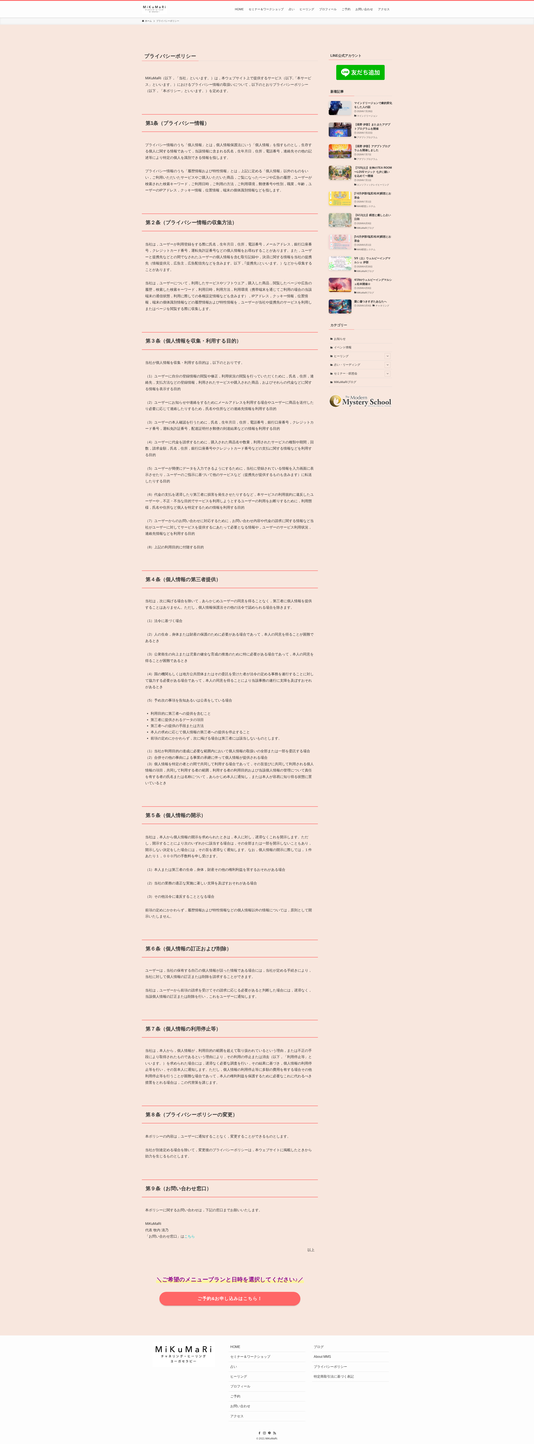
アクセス (237, 1416)
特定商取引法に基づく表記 (334, 1376)
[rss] (274, 1433)
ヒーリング (341, 356)
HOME (235, 1347)
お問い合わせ (240, 1406)
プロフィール (240, 1386)
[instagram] (264, 1433)
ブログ (319, 1347)
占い (233, 1366)
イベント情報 (342, 347)
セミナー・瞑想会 (345, 373)
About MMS (322, 1356)
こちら (189, 1236)
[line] (269, 1433)
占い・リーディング (347, 364)
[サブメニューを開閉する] (387, 356)
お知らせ (340, 338)
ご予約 (235, 1396)
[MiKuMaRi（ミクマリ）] (154, 9)
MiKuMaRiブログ (345, 382)
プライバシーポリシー (330, 1366)
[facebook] (259, 1433)
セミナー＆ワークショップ (250, 1356)
